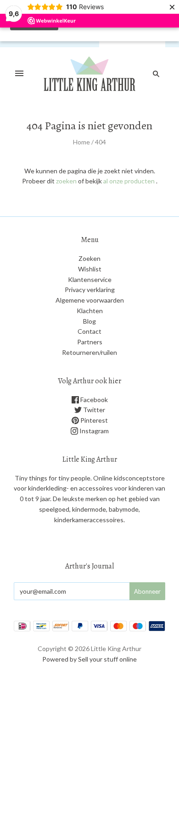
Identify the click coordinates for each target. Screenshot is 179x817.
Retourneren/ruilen (89, 352)
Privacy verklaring (90, 289)
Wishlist (89, 269)
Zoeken (89, 258)
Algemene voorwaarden (90, 300)
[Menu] (19, 74)
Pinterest (93, 420)
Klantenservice (90, 279)
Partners (89, 342)
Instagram (93, 431)
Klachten (90, 311)
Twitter (93, 410)
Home (81, 142)
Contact (89, 331)
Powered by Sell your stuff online (89, 659)
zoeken (66, 181)
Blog (89, 321)
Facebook (93, 399)
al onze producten (129, 181)
